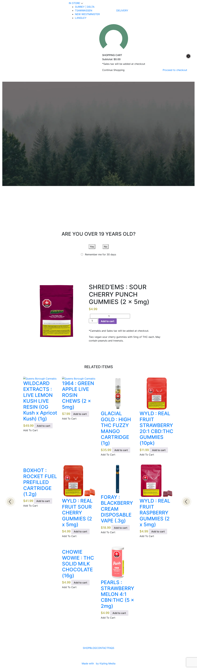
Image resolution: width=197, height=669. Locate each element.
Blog (93, 647)
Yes (92, 246)
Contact (102, 647)
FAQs (111, 647)
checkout (175, 70)
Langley (80, 17)
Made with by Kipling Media (98, 663)
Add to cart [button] (43, 425)
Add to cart (107, 321)
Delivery (122, 10)
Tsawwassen (83, 10)
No (105, 246)
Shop (86, 647)
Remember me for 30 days (100, 254)
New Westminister (87, 14)
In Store (75, 3)
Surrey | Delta (84, 6)
